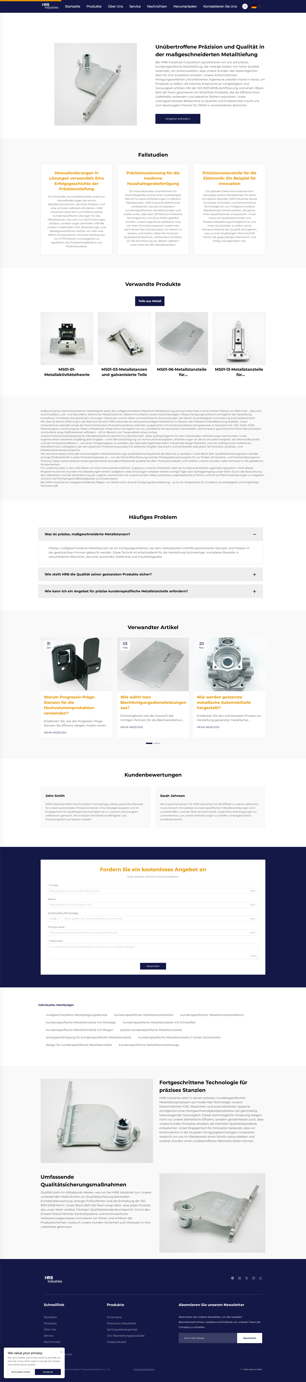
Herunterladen (185, 6)
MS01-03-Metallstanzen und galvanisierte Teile (124, 372)
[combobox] (55, 919)
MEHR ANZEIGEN (55, 732)
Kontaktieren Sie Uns (220, 6)
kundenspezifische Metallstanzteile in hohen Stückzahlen (179, 1037)
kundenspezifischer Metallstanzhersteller (143, 1015)
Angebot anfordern (178, 118)
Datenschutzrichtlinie (144, 1369)
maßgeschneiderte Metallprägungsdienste (76, 1015)
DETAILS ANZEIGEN (67, 338)
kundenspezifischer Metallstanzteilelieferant (212, 1015)
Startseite (72, 6)
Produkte (94, 6)
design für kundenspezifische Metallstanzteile (79, 1045)
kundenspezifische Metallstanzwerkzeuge (149, 1045)
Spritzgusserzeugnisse (122, 1329)
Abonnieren (249, 1338)
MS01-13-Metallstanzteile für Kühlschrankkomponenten (239, 372)
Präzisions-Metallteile (121, 1323)
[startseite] (50, 6)
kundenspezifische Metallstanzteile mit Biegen (79, 1030)
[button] (149, 743)
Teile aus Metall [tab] (149, 301)
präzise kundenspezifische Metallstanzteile (151, 1030)
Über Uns (115, 6)
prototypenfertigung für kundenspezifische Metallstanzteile (88, 1037)
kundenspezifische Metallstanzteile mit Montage (81, 1022)
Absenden (153, 966)
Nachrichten (157, 6)
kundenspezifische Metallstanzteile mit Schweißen (159, 1022)
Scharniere (114, 1317)
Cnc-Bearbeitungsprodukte (126, 1335)
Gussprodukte (116, 1341)
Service (135, 6)
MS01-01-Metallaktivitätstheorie (67, 372)
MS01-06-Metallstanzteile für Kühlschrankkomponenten (181, 372)
